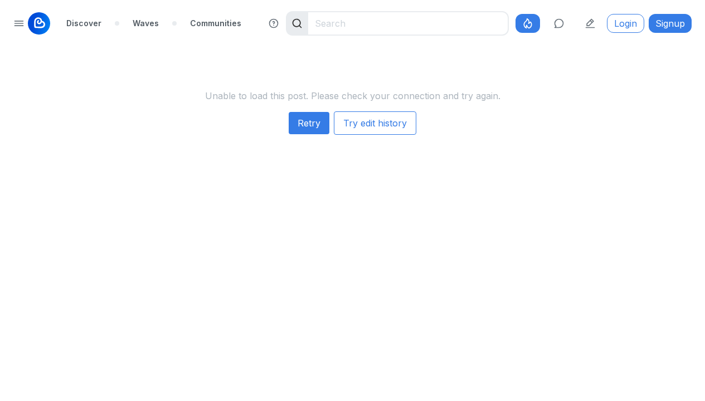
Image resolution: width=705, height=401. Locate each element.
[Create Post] (590, 23)
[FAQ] (273, 23)
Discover (83, 23)
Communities (215, 23)
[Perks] (528, 23)
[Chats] (559, 23)
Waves (146, 23)
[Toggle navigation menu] (19, 23)
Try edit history (375, 123)
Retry (309, 123)
